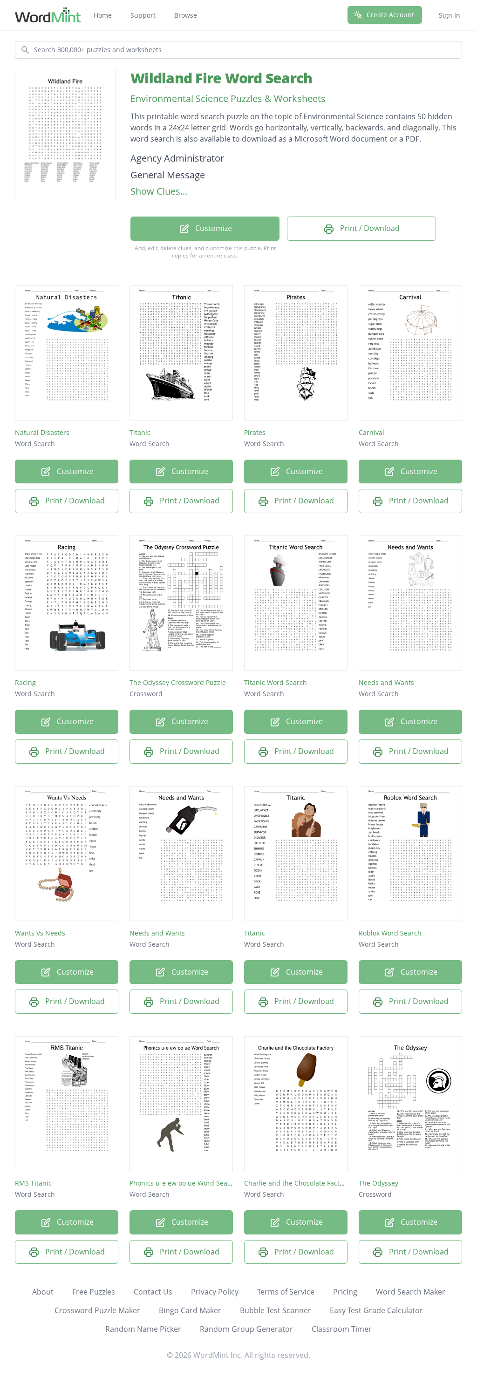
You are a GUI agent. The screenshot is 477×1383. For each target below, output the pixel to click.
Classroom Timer (342, 1329)
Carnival (371, 432)
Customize (212, 228)
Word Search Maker (410, 1292)
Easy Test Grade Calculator (376, 1310)
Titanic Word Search (275, 682)
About (43, 1292)
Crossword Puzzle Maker (97, 1310)
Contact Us (153, 1292)
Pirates (255, 432)
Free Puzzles (93, 1292)
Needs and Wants (386, 682)
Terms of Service (285, 1292)
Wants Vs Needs (40, 933)
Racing (25, 682)
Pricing (345, 1292)
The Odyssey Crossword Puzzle (177, 682)
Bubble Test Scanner (275, 1310)
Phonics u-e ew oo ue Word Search (183, 1183)
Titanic (139, 432)
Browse (185, 15)
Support (143, 15)
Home (103, 15)
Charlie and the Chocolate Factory (296, 1183)
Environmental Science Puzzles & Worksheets (228, 98)
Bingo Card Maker (190, 1310)
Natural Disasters (42, 432)
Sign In (449, 15)
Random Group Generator (246, 1329)
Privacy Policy (214, 1292)
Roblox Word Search (390, 933)
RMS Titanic (33, 1183)
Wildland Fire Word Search (221, 78)
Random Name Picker (143, 1329)
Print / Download (369, 228)
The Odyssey (378, 1183)
